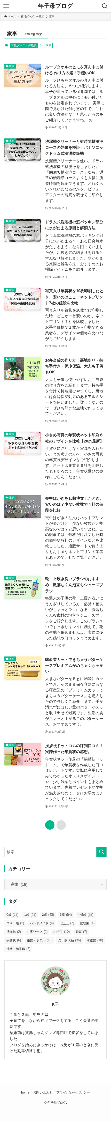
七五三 (67, 923)
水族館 (95, 940)
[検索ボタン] (105, 6)
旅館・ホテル (39, 940)
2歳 (48, 915)
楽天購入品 (69, 940)
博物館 (13, 932)
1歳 (30, 915)
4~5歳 (85, 915)
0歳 (12, 915)
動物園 (87, 923)
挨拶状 (13, 940)
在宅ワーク (37, 932)
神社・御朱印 (18, 949)
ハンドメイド (42, 923)
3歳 (66, 915)
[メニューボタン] (6, 6)
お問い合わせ (43, 1092)
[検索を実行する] (101, 852)
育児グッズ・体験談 (24, 45)
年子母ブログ (55, 6)
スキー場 (15, 923)
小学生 (61, 932)
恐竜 (81, 932)
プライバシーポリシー (73, 1092)
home (25, 1092)
